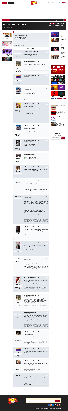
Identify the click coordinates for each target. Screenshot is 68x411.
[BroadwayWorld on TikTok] (55, 405)
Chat (28, 20)
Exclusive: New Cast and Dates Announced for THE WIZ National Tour (7, 61)
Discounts (62, 98)
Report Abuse (59, 25)
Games (41, 20)
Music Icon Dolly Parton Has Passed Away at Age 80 (6, 45)
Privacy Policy (58, 408)
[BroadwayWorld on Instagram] (51, 405)
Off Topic (63, 23)
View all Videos (53, 61)
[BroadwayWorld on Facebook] (49, 405)
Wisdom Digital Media (45, 408)
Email (28, 48)
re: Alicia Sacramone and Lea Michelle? (31, 61)
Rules (64, 25)
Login (62, 20)
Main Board (52, 23)
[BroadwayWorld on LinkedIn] (53, 405)
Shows (21, 20)
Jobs (31, 20)
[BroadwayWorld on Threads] (57, 405)
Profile (18, 53)
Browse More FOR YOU (57, 128)
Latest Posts (58, 23)
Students (34, 20)
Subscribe (33, 48)
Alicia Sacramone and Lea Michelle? (31, 51)
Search (54, 25)
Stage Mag (45, 20)
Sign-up (60, 2)
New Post (50, 25)
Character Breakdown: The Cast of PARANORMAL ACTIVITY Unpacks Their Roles (63, 42)
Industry (25, 20)
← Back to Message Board (7, 27)
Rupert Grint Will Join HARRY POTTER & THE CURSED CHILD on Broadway (6, 36)
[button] (65, 20)
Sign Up (57, 401)
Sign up (62, 137)
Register (57, 20)
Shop (38, 20)
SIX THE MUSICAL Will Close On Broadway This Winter (7, 52)
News (18, 20)
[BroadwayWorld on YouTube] (60, 405)
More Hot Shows (54, 98)
